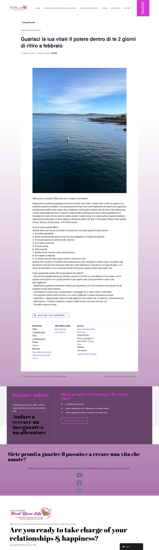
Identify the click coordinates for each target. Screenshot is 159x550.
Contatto (115, 8)
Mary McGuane (60, 329)
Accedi (127, 8)
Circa (104, 8)
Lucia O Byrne (60, 332)
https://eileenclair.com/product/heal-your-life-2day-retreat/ (41, 355)
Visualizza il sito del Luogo (86, 354)
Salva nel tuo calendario (51, 315)
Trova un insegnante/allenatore (60, 8)
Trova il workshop (89, 8)
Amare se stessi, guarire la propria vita (120, 376)
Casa (38, 8)
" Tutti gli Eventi (28, 22)
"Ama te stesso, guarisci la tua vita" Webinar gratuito (44, 376)
